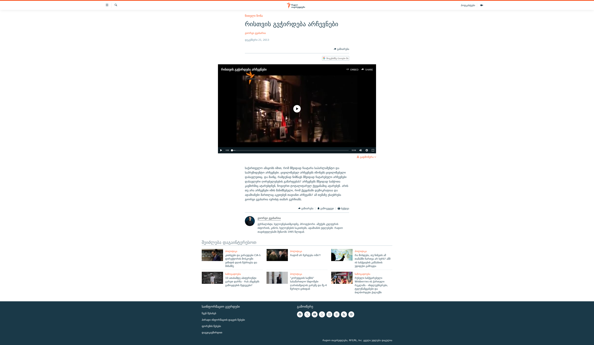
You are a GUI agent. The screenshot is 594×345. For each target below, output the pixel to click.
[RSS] (344, 314)
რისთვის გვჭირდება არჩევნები (244, 69)
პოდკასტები (468, 5)
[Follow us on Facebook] (300, 314)
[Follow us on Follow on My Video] (322, 314)
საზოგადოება (233, 274)
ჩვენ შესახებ (209, 313)
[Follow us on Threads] (337, 314)
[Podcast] (351, 314)
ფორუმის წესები (211, 326)
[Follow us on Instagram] (329, 314)
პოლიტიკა (231, 251)
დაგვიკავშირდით (212, 332)
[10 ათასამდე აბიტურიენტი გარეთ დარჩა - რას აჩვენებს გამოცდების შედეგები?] (212, 278)
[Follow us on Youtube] (315, 314)
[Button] (341, 49)
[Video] (481, 5)
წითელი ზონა (254, 15)
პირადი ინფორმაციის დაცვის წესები (223, 320)
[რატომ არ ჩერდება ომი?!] (277, 255)
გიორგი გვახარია (255, 33)
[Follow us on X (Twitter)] (307, 314)
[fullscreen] (373, 150)
